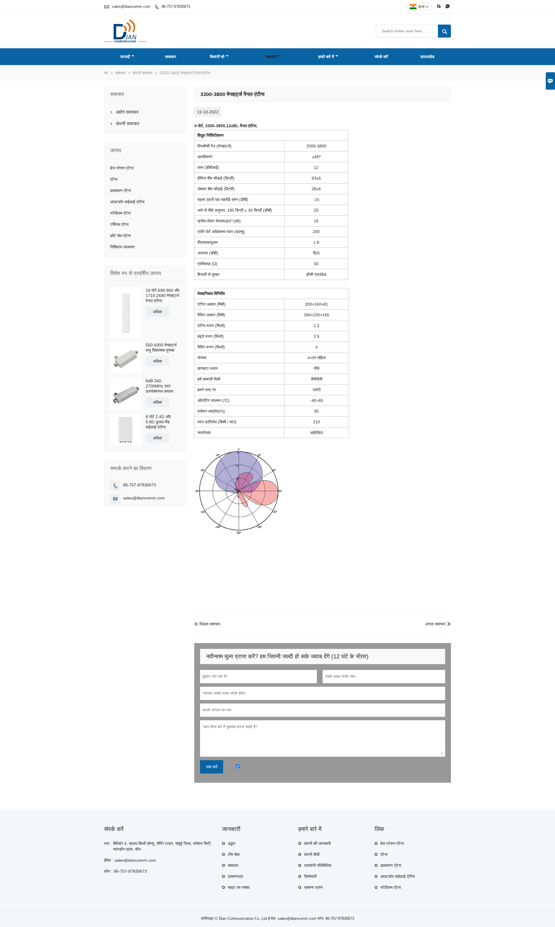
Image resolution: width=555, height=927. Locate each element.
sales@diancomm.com (131, 6)
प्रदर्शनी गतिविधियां (317, 865)
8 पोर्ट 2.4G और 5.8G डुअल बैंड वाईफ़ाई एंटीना (158, 421)
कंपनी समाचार (143, 73)
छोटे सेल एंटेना (120, 235)
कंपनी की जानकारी (317, 843)
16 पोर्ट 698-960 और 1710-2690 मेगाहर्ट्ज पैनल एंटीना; (163, 295)
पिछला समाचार (207, 624)
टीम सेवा (234, 854)
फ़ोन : (108, 871)
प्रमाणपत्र (235, 876)
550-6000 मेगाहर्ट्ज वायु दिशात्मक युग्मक (161, 347)
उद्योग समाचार (127, 112)
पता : (108, 843)
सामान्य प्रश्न (313, 887)
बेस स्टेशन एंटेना (122, 168)
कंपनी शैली (311, 854)
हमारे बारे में (326, 56)
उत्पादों (125, 56)
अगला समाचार (435, 624)
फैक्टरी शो (217, 56)
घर (106, 73)
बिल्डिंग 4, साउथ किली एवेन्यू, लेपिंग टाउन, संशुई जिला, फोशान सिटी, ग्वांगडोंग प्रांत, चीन (162, 846)
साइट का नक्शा (238, 887)
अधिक (157, 311)
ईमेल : (108, 860)
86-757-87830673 (176, 6)
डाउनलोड (427, 56)
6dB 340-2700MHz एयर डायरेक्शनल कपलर (159, 386)
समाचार (271, 56)
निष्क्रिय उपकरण (122, 247)
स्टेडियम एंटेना (120, 213)
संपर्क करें (381, 56)
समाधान (170, 56)
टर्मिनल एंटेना (119, 224)
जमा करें (211, 767)
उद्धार (231, 843)
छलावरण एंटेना (120, 190)
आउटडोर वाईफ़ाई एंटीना (127, 202)
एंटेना (113, 179)
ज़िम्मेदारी (310, 876)
